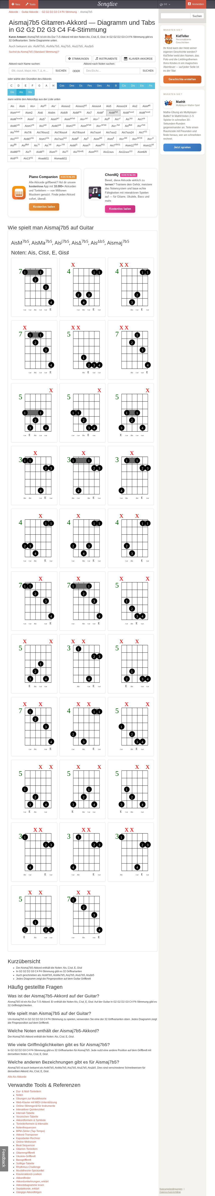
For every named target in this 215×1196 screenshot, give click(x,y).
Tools (32, 4)
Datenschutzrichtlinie (170, 1192)
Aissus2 (65, 106)
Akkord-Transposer (27, 1134)
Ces (62, 85)
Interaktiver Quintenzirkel (30, 1109)
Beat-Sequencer (25, 1145)
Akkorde (13, 11)
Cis (124, 85)
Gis (12, 92)
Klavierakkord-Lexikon (29, 1174)
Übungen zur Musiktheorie (31, 1098)
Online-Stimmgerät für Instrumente (35, 1105)
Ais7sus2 (111, 132)
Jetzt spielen (182, 147)
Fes (90, 85)
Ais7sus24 (128, 132)
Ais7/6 (27, 132)
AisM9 (15, 152)
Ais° (53, 106)
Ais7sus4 (95, 132)
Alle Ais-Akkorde (17, 1076)
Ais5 (108, 106)
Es (80, 85)
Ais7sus (60, 138)
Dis (133, 85)
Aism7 (29, 125)
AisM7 (15, 125)
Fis (150, 85)
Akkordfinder (23, 1177)
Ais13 (28, 158)
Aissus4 (96, 106)
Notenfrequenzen (26, 1127)
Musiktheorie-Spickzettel (30, 1170)
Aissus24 (122, 106)
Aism (22, 106)
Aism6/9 (142, 152)
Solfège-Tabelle (25, 1163)
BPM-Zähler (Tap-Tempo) (30, 1131)
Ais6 (40, 112)
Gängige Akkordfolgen (29, 1192)
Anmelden (198, 4)
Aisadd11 (43, 158)
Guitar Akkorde (30, 11)
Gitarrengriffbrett (25, 1152)
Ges (99, 85)
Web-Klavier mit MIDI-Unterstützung (36, 1102)
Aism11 (131, 145)
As (108, 85)
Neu (17, 4)
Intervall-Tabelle (25, 1113)
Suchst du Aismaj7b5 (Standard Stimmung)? (34, 51)
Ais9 (14, 158)
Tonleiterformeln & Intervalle (32, 1123)
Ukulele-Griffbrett (25, 1156)
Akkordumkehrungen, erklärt (32, 1181)
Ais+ (32, 106)
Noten (19, 1095)
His (30, 92)
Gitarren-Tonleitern (27, 1149)
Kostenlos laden (44, 206)
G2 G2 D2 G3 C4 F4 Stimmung (59, 11)
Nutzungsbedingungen (171, 1189)
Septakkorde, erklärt (27, 1188)
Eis (142, 85)
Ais (21, 92)
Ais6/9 (64, 112)
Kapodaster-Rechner (28, 1138)
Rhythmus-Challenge (28, 1167)
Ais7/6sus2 (43, 132)
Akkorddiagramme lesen (30, 1185)
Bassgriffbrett (23, 1159)
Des (71, 85)
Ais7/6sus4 (61, 132)
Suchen (60, 70)
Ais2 (134, 106)
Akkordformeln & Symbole (31, 1120)
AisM (77, 112)
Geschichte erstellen (182, 79)
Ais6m (51, 112)
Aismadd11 (60, 158)
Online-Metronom (26, 1141)
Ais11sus (108, 152)
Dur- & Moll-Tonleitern (28, 1091)
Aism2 (29, 112)
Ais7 (89, 112)
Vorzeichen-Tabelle (27, 1116)
